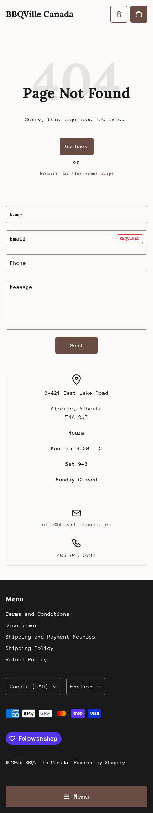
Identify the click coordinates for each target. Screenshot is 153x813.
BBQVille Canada (47, 762)
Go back (76, 146)
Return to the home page (77, 173)
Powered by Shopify (99, 762)
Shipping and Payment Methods (50, 637)
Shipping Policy (30, 648)
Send (76, 345)
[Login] (118, 14)
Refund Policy (26, 659)
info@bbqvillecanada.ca (76, 524)
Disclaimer (22, 625)
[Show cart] (138, 14)
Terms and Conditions (38, 614)
